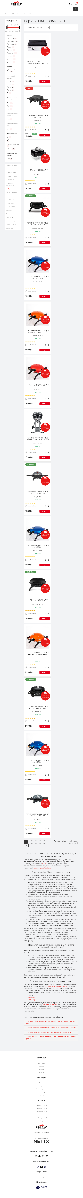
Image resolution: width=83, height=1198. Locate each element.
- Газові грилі (10, 179)
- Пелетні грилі (10, 196)
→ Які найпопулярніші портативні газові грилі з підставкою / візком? (51, 1028)
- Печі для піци (10, 206)
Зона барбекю (10, 217)
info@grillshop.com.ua (41, 1121)
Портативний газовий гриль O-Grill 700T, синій (37, 546)
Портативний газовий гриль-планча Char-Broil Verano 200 (37, 62)
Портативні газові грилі (12, 70)
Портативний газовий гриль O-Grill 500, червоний (37, 385)
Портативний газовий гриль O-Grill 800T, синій (37, 761)
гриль (44, 864)
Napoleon (12, 53)
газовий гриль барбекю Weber (56, 986)
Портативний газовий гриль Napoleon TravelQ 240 (37, 223)
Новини (41, 1072)
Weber (11, 62)
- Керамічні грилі (11, 176)
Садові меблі (9, 228)
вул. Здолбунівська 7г (41, 1118)
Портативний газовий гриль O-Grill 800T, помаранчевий (37, 653)
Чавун (11, 148)
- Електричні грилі (11, 192)
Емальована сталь (13, 140)
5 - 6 (10, 90)
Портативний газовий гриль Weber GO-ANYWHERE (37, 170)
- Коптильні (10, 203)
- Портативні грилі (11, 188)
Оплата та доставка (41, 1089)
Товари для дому (11, 224)
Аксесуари (9, 210)
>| (26, 845)
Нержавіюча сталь (13, 145)
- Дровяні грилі (10, 199)
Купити (44, 81)
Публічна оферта (41, 1092)
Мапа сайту (41, 1063)
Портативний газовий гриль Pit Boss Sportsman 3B (37, 815)
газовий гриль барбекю (42, 868)
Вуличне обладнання (12, 221)
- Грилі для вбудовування (10, 184)
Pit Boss (11, 59)
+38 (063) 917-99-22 (41, 1105)
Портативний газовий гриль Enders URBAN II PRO (37, 116)
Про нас (41, 1066)
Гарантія (41, 1082)
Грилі (7, 169)
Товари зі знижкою (11, 165)
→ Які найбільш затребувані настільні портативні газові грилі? (49, 1032)
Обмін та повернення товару (41, 1085)
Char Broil (12, 44)
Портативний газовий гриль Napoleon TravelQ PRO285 (37, 707)
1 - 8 (10, 84)
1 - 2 (11, 81)
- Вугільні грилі (11, 172)
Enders (11, 50)
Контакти (41, 1095)
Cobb (10, 47)
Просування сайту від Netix (41, 1138)
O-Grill (11, 56)
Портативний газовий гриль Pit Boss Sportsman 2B (37, 492)
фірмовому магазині (49, 1005)
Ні (10, 119)
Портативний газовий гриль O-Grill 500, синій (37, 277)
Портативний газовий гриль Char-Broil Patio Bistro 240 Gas (37, 438)
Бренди (41, 1069)
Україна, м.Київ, (41, 1114)
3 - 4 (11, 87)
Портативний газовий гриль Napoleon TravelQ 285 (37, 600)
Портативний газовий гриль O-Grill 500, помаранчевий (37, 331)
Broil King (12, 38)
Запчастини (9, 213)
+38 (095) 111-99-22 (41, 1108)
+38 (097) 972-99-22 (41, 1111)
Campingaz (12, 41)
